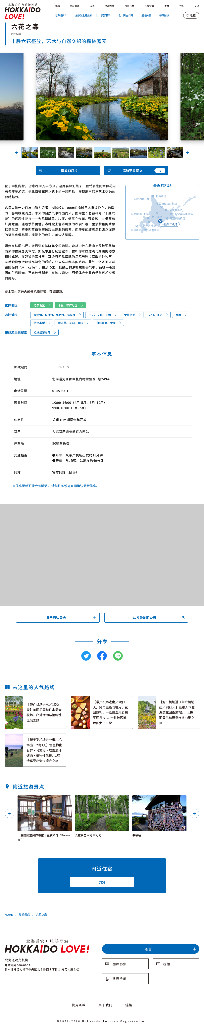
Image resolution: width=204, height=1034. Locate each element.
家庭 (178, 315)
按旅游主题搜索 (83, 15)
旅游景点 (74, 5)
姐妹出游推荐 (42, 332)
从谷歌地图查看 (144, 617)
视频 (166, 963)
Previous (16, 152)
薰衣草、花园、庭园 (70, 323)
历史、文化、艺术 (100, 315)
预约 (181, 5)
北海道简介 (61, 15)
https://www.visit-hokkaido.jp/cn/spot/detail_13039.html (44, 800)
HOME (9, 914)
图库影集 (120, 963)
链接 (128, 1005)
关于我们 (105, 1005)
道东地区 (39, 305)
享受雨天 (105, 15)
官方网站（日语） (65, 472)
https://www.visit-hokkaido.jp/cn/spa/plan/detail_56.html (100, 699)
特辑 (57, 5)
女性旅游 (129, 315)
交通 (196, 5)
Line (118, 656)
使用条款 (79, 1005)
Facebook (102, 656)
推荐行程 (129, 5)
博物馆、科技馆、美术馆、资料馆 (55, 315)
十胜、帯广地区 (67, 305)
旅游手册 (120, 978)
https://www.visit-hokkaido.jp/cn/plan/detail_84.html (164, 699)
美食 (166, 5)
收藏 (193, 15)
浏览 (102, 882)
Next (187, 152)
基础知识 (164, 15)
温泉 (92, 5)
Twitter (86, 656)
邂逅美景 (146, 15)
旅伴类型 (39, 323)
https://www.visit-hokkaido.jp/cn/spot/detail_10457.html (101, 800)
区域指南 (149, 5)
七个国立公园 (126, 15)
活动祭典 (109, 5)
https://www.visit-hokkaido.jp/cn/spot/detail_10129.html (159, 800)
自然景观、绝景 (106, 323)
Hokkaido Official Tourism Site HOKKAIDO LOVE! (23, 11)
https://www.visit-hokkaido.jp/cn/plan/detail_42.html (31, 699)
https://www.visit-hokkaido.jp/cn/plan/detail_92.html (31, 737)
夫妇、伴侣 (155, 315)
